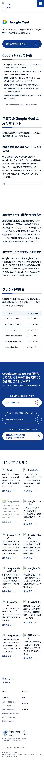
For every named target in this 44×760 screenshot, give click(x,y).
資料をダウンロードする (15, 44)
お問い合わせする (13, 402)
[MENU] (40, 3)
